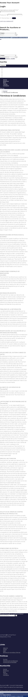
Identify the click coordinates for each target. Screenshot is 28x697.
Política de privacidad (9, 662)
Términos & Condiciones (10, 661)
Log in (14, 18)
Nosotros (6, 81)
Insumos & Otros (8, 77)
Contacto (6, 85)
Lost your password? (6, 21)
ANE (4, 651)
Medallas (6, 72)
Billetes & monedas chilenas (11, 652)
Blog (4, 82)
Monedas (6, 68)
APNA (5, 649)
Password (3, 15)
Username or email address (9, 10)
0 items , (10, 58)
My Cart (2, 58)
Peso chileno (7, 695)
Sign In (2, 88)
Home (5, 79)
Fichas (5, 71)
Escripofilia (6, 75)
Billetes (5, 69)
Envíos (5, 659)
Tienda (5, 84)
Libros (5, 74)
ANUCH (5, 648)
